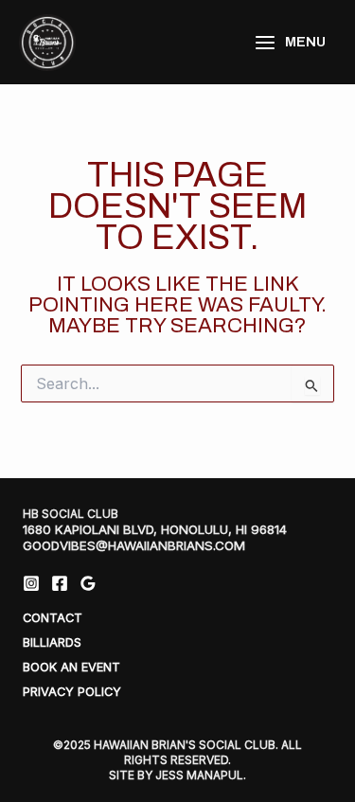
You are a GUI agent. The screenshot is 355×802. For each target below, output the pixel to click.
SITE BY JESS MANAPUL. (177, 775)
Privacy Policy (72, 692)
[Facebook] (59, 583)
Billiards (52, 642)
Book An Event (71, 667)
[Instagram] (31, 583)
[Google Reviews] (88, 583)
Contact (52, 618)
